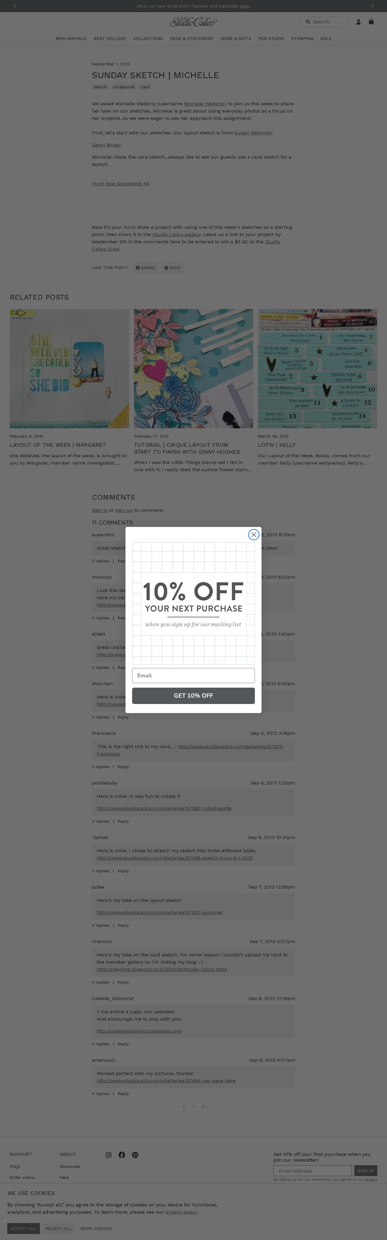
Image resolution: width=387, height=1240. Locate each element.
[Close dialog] (254, 534)
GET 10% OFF (193, 696)
